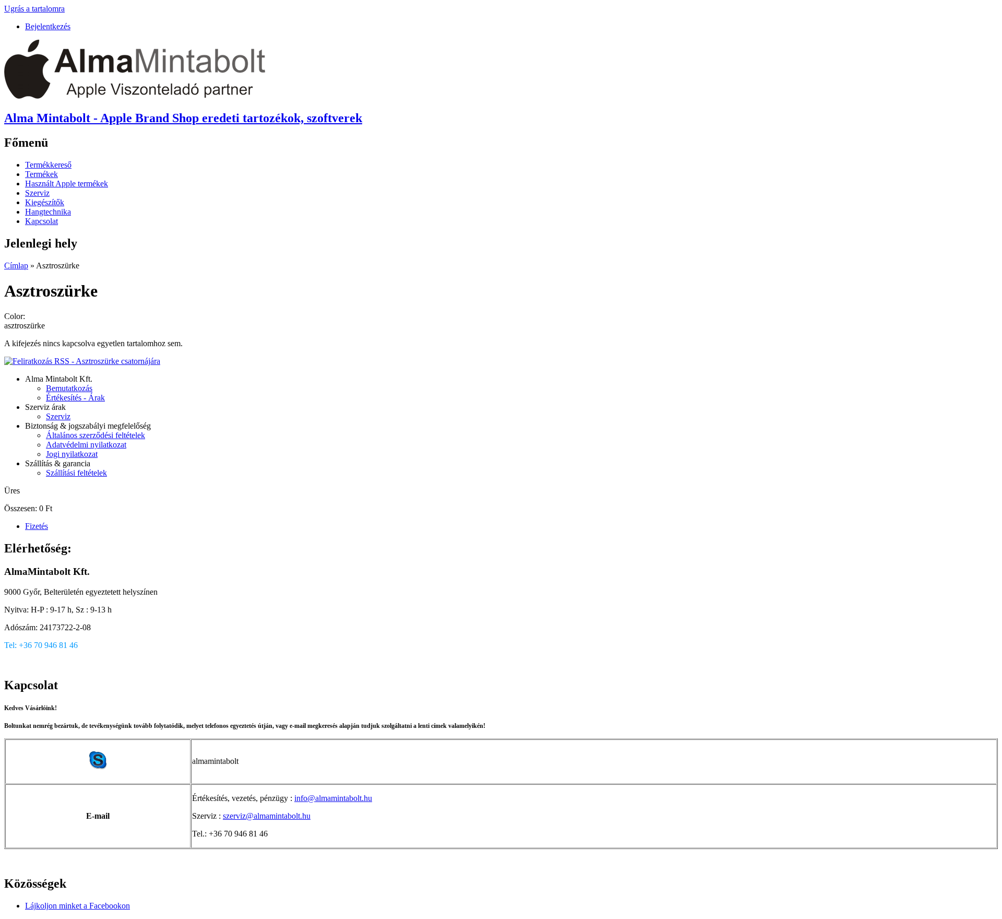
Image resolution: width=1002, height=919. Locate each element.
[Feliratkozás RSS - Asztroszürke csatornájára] (82, 361)
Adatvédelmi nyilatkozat (86, 444)
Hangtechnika (48, 211)
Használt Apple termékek (66, 183)
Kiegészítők (44, 202)
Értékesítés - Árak (75, 397)
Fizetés (36, 526)
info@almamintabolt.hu (333, 798)
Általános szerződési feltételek (95, 435)
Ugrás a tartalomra (34, 8)
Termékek (41, 174)
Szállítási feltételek (76, 472)
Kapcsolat (41, 221)
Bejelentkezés (47, 26)
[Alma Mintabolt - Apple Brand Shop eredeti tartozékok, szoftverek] (134, 95)
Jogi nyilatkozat (72, 454)
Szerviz (37, 192)
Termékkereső (48, 164)
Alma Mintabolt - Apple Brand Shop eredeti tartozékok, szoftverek (183, 118)
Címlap (16, 265)
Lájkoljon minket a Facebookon (77, 905)
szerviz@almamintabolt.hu (267, 815)
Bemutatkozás (69, 388)
